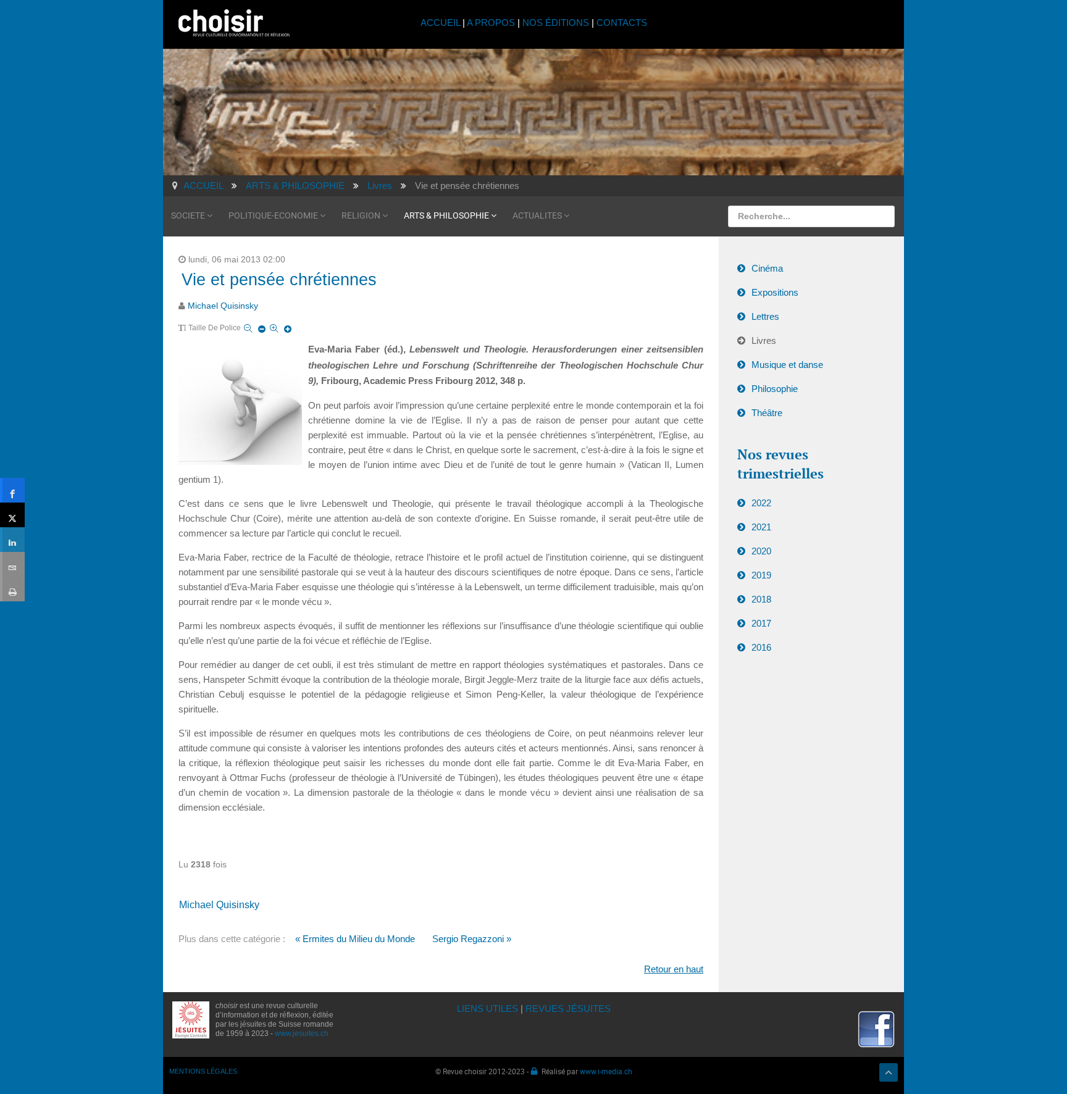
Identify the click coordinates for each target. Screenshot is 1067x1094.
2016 (761, 647)
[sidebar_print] (12, 589)
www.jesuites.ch (301, 1033)
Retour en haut (673, 969)
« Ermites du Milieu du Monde (355, 938)
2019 (761, 575)
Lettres (765, 316)
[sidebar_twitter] (12, 515)
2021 (761, 527)
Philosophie (774, 388)
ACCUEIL (441, 22)
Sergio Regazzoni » (471, 938)
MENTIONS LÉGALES (203, 1071)
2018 (761, 599)
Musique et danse (787, 364)
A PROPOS (491, 22)
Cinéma (767, 268)
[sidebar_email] (12, 564)
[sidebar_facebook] (12, 490)
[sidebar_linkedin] (12, 539)
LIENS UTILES (487, 1008)
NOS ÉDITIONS (555, 22)
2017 (761, 623)
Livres (763, 340)
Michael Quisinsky (223, 306)
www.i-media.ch (606, 1071)
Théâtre (766, 412)
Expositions (774, 292)
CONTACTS (621, 22)
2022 (761, 503)
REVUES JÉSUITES (568, 1008)
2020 (761, 551)
